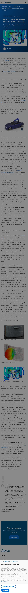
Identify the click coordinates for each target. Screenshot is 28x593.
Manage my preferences (8, 586)
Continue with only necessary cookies (10, 561)
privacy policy (4, 581)
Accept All (5, 590)
